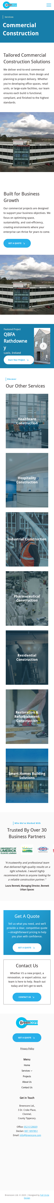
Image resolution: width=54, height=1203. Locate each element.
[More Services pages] (31, 1071)
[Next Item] (43, 346)
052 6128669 (30, 1126)
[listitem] (27, 421)
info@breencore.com (30, 1135)
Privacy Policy (27, 1048)
